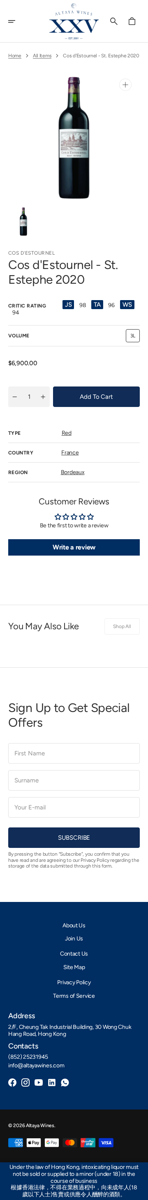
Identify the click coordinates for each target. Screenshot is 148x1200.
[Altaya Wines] (74, 21)
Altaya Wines (40, 1125)
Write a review (74, 547)
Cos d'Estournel (31, 253)
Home (14, 56)
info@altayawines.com (36, 1065)
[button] (17, 21)
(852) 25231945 (28, 1057)
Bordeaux (73, 472)
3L (135, 337)
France (70, 452)
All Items (42, 56)
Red (67, 432)
